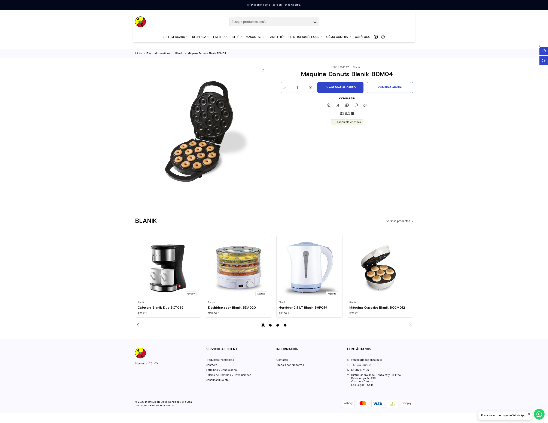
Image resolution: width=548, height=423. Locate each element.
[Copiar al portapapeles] (365, 105)
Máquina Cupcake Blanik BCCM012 (377, 307)
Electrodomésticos (158, 53)
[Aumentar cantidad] (310, 87)
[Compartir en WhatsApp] (347, 105)
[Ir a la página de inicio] (140, 21)
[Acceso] (543, 60)
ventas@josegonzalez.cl (366, 359)
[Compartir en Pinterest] (356, 105)
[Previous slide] (138, 325)
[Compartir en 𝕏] (338, 105)
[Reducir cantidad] (284, 87)
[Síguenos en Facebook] (383, 37)
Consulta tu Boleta (217, 380)
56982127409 (360, 369)
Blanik (179, 53)
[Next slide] (410, 325)
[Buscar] (315, 22)
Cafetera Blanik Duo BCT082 (160, 307)
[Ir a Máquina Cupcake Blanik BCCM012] (380, 268)
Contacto (211, 365)
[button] (262, 325)
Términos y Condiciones (221, 369)
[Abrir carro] (543, 51)
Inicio (138, 53)
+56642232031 (361, 365)
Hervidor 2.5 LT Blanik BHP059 (303, 307)
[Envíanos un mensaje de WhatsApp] (539, 414)
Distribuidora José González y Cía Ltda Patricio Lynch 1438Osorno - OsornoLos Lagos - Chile (376, 379)
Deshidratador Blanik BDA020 (232, 307)
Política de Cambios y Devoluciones (228, 375)
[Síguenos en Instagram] (376, 37)
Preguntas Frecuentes (220, 359)
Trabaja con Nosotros (290, 365)
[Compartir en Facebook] (329, 105)
